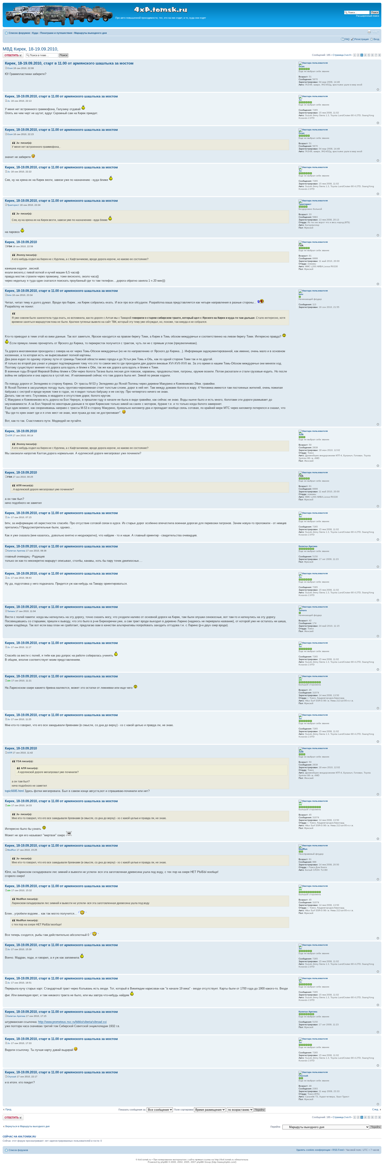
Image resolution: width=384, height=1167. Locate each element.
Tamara (11, 611)
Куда (35, 33)
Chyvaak (11, 1076)
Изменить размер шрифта (376, 32)
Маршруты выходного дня (90, 33)
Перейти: (275, 1126)
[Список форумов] (59, 25)
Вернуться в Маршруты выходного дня (27, 1126)
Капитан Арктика (16, 550)
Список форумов (19, 33)
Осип (10, 68)
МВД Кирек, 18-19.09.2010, (30, 48)
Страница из (342, 55)
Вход (376, 39)
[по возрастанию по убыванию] (246, 1109)
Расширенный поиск (367, 15)
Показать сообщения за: (132, 1109)
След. (375, 1109)
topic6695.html (14, 791)
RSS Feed (338, 1150)
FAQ (347, 39)
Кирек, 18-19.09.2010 (21, 242)
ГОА (9, 246)
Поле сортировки (184, 1109)
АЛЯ (9, 435)
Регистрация (361, 39)
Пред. (8, 1109)
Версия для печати (369, 32)
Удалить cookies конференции (313, 1150)
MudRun (11, 850)
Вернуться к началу (378, 89)
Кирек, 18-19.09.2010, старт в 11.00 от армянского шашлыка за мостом (69, 63)
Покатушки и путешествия (56, 33)
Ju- (8, 101)
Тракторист (13, 205)
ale (9, 680)
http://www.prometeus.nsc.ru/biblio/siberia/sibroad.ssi (72, 1022)
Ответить (8, 53)
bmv (9, 295)
